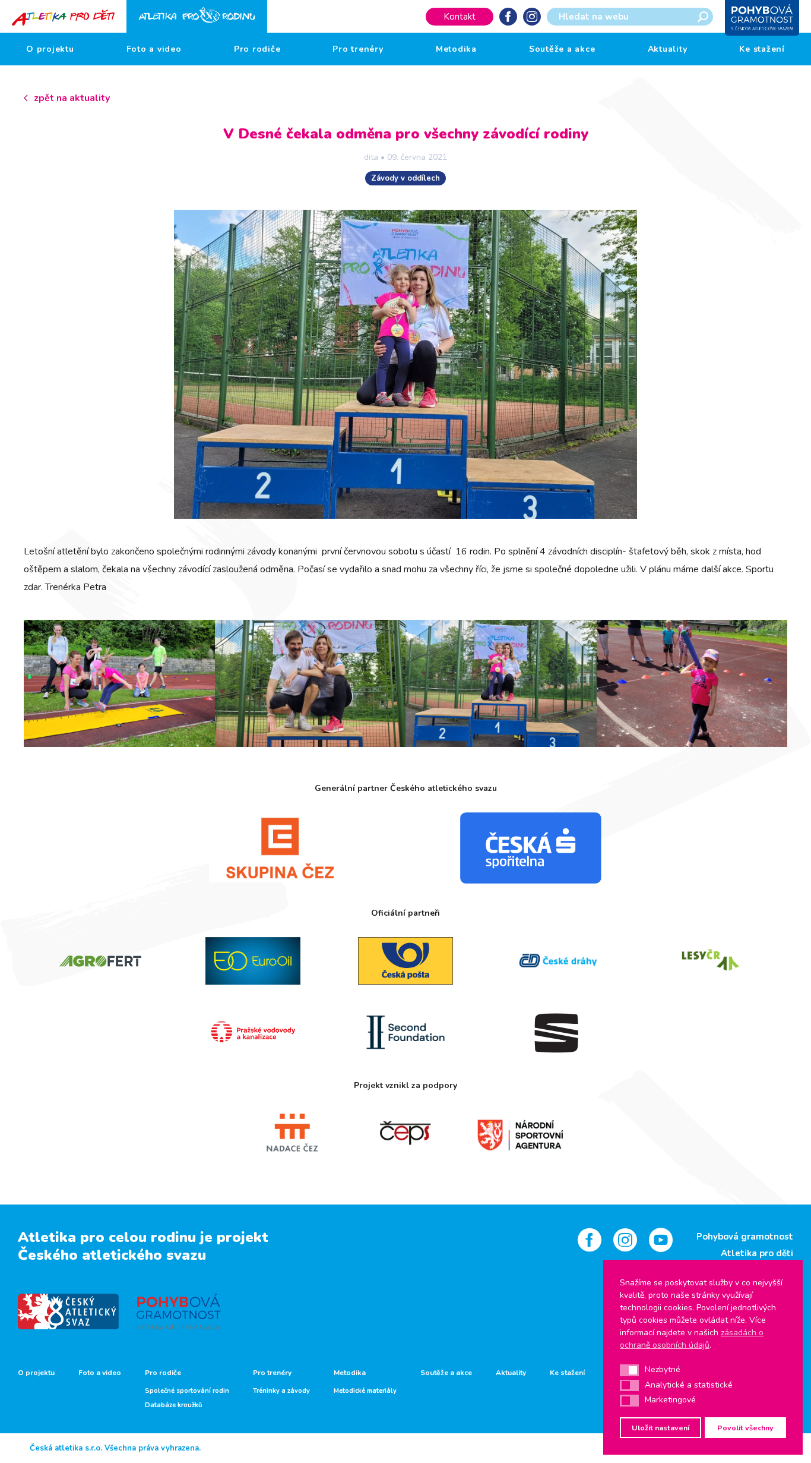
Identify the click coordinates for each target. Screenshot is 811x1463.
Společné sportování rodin (187, 1391)
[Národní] (519, 1133)
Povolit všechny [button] (745, 1428)
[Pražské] (252, 1032)
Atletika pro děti (757, 1253)
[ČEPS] (405, 1133)
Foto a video (154, 49)
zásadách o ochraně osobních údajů (692, 1339)
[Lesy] (711, 961)
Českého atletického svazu (112, 1255)
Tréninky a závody (281, 1391)
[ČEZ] (280, 848)
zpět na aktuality (72, 98)
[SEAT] (558, 1032)
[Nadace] (291, 1133)
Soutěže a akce (562, 49)
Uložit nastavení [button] (660, 1428)
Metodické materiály (365, 1391)
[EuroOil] (252, 961)
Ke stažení (762, 49)
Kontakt (459, 17)
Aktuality (668, 49)
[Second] (405, 1032)
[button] (629, 1370)
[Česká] (530, 848)
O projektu (50, 49)
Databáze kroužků (173, 1405)
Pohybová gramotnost (744, 1237)
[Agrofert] (100, 961)
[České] (558, 961)
